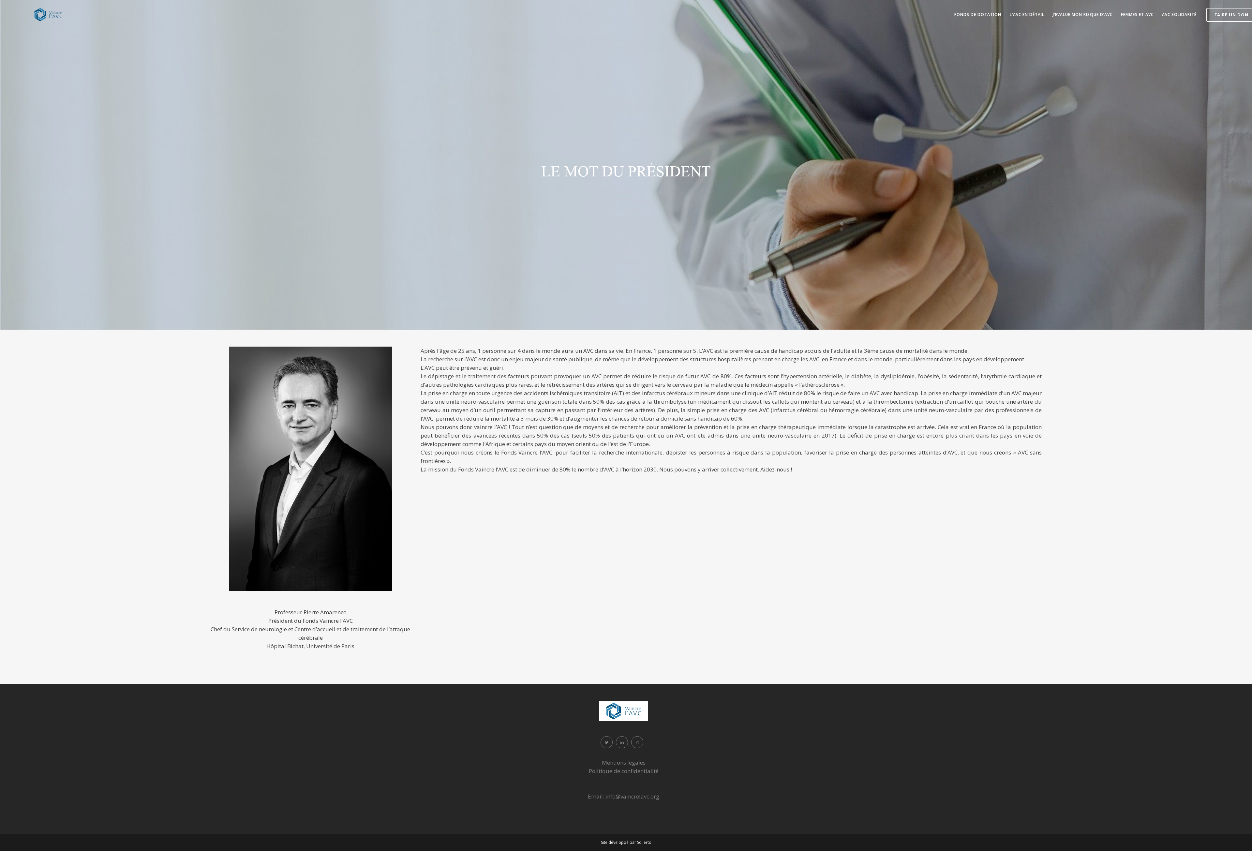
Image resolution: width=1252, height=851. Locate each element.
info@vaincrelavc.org (632, 796)
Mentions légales (624, 762)
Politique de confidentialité (624, 771)
